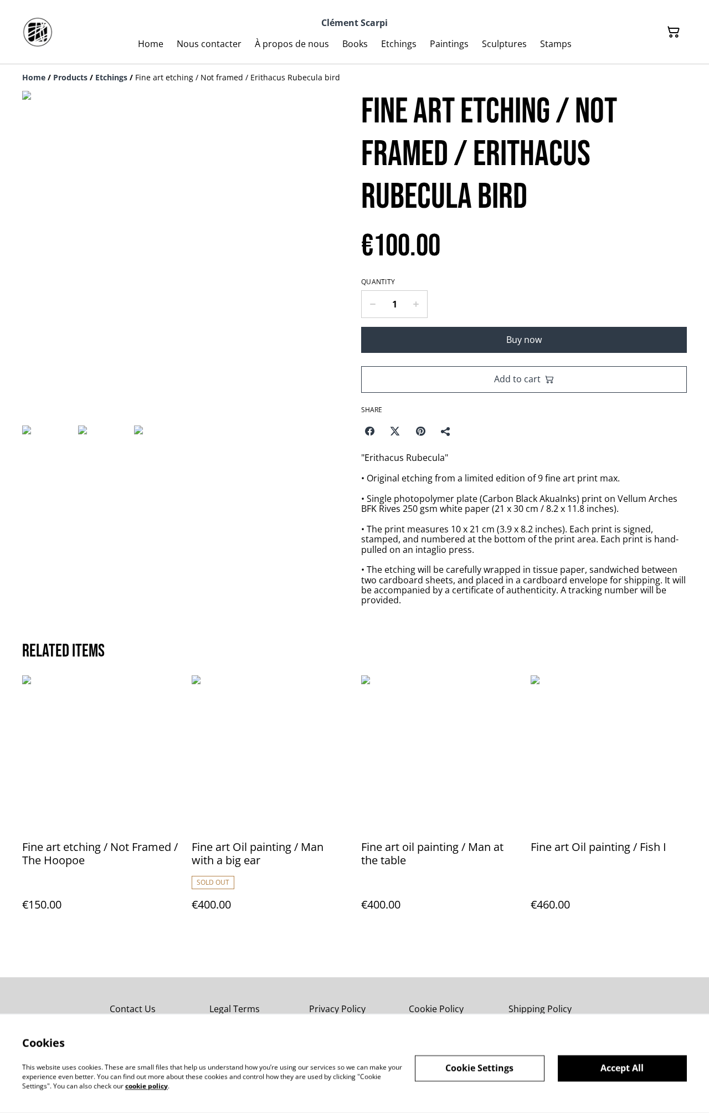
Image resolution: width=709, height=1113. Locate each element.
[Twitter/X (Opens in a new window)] (395, 431)
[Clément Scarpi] (37, 32)
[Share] (446, 431)
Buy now (524, 340)
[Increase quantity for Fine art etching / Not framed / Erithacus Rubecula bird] (416, 304)
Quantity (378, 282)
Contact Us (133, 1009)
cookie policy (146, 1085)
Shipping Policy (540, 1009)
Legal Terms (234, 1009)
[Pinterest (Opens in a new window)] (420, 431)
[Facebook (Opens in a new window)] (369, 431)
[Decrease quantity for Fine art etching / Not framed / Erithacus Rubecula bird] (372, 304)
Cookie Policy (436, 1009)
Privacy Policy (337, 1009)
